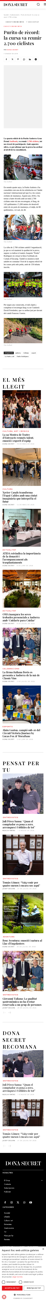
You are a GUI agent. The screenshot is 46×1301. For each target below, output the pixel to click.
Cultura (8, 489)
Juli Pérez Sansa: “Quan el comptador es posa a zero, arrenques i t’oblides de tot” (19, 824)
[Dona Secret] (15, 4)
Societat (6, 15)
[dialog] (23, 1273)
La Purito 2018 (9, 356)
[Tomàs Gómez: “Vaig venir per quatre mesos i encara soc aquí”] (23, 855)
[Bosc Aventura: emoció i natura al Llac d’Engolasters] (23, 913)
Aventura (9, 937)
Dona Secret (12, 50)
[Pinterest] (18, 59)
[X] (12, 59)
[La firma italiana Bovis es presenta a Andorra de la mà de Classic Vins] (22, 647)
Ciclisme (26, 353)
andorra (18, 353)
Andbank (13, 141)
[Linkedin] (29, 59)
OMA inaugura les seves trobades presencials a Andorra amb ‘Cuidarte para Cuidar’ (21, 617)
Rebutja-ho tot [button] (34, 1288)
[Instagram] (11, 1202)
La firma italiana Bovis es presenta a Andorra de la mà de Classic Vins (21, 675)
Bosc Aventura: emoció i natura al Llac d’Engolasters (22, 942)
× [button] (43, 1249)
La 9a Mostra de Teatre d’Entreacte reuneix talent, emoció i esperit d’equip (18, 437)
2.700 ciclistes (33, 141)
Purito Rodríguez (22, 356)
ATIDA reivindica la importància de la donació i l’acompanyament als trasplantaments (22, 558)
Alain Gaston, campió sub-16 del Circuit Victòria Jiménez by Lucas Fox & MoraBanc (21, 733)
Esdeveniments (14, 15)
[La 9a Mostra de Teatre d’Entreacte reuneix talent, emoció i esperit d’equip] (22, 409)
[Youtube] (30, 1202)
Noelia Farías (9, 830)
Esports (8, 727)
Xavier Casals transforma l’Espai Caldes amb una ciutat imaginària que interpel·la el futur (20, 497)
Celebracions (11, 669)
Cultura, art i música (16, 431)
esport (33, 353)
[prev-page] (5, 1013)
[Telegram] (35, 59)
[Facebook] (6, 59)
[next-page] (9, 1013)
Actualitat (9, 550)
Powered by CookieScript (23, 1298)
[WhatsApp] (23, 59)
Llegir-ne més (17, 1277)
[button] (38, 4)
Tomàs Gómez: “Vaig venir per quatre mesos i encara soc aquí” (21, 884)
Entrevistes (10, 817)
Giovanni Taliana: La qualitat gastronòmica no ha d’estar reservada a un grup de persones (22, 1001)
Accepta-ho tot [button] (12, 1288)
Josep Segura (9, 889)
